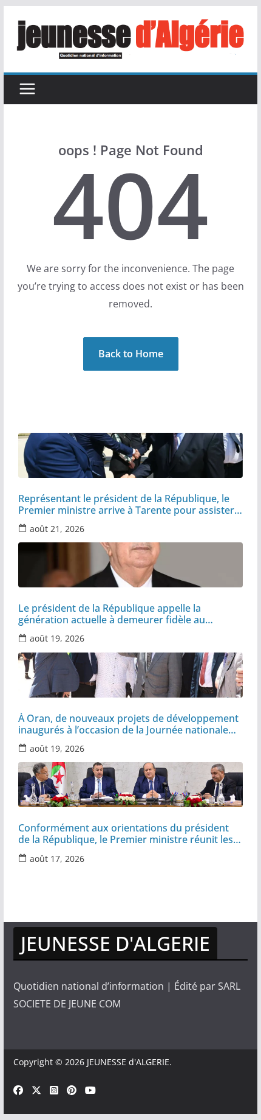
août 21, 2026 (57, 528)
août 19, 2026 (57, 638)
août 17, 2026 (57, 858)
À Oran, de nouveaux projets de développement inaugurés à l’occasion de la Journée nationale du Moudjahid (128, 724)
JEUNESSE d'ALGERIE (128, 1062)
